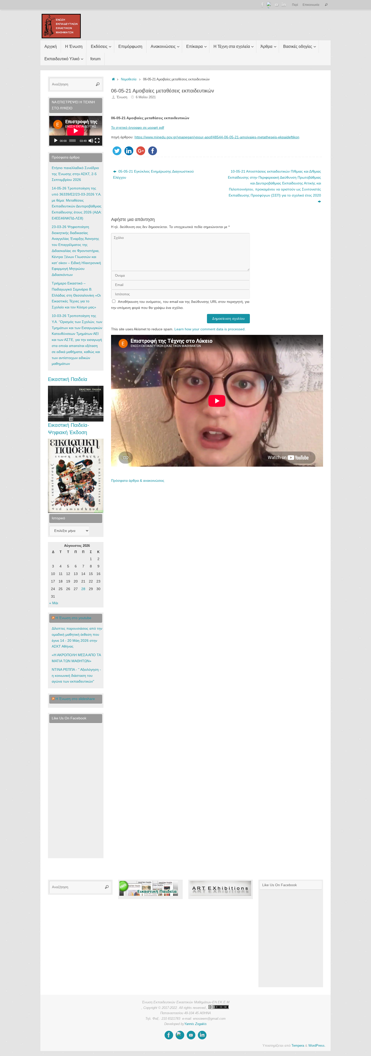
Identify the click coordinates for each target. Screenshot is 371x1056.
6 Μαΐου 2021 (146, 97)
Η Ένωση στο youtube (73, 618)
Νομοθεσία (129, 79)
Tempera (298, 1045)
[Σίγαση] (90, 140)
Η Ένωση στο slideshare (75, 699)
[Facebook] (262, 4)
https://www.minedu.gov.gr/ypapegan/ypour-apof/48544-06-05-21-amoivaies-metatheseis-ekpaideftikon (217, 137)
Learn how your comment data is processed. (210, 329)
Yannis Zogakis (195, 1024)
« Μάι (53, 603)
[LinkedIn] (283, 4)
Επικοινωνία (311, 5)
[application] (75, 131)
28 (83, 589)
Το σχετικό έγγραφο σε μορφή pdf (137, 127)
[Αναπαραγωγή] (55, 140)
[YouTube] (276, 4)
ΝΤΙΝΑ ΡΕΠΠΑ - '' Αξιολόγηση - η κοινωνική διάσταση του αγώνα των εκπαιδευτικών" (76, 675)
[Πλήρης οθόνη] (97, 140)
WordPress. (317, 1045)
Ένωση (122, 97)
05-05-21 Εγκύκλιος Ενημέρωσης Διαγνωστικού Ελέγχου (153, 174)
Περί (295, 5)
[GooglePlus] (269, 4)
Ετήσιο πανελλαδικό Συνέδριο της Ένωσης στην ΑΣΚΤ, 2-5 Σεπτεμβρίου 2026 (75, 174)
